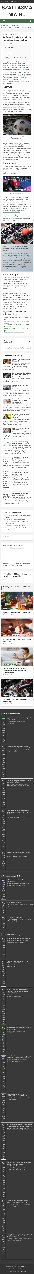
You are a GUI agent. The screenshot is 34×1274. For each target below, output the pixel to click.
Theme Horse (19, 1269)
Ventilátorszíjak (9, 56)
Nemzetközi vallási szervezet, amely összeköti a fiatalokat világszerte (19, 1056)
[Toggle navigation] (3, 21)
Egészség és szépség (9, 664)
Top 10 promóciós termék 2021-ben (13, 545)
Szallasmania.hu (21, 1266)
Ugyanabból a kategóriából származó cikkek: (18, 57)
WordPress (22, 1271)
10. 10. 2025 (6, 614)
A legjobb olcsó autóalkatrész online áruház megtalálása (19, 781)
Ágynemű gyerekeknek (14, 917)
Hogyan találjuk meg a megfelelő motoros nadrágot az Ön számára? (18, 747)
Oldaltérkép (6, 537)
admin (12, 43)
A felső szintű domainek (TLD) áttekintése (17, 348)
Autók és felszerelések (10, 34)
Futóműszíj (8, 52)
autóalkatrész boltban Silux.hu (11, 212)
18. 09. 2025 (6, 675)
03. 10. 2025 (6, 644)
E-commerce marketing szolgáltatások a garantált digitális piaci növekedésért (21, 443)
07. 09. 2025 (6, 704)
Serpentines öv (9, 54)
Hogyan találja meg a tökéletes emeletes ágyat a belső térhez (17, 341)
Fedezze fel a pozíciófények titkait (14, 332)
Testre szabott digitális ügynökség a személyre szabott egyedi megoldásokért (20, 473)
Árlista (4, 579)
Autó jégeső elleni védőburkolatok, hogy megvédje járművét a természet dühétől (19, 812)
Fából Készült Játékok (14, 902)
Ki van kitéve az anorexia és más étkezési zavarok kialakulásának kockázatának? (21, 401)
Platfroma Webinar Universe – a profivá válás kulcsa (17, 962)
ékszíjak (23, 74)
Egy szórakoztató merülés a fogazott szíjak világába (21, 374)
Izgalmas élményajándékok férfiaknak (16, 612)
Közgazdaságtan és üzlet (11, 635)
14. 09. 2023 (6, 43)
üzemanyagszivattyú (10, 253)
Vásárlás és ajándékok (10, 608)
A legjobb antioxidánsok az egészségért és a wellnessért (21, 415)
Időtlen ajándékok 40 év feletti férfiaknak (20, 494)
